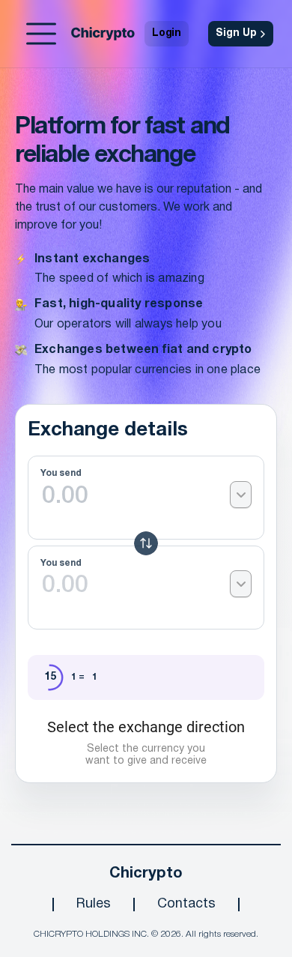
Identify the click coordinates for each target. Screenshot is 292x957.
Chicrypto (146, 874)
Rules (93, 904)
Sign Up (236, 33)
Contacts (186, 904)
